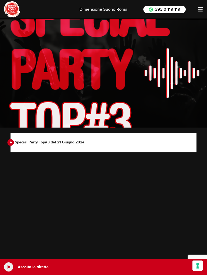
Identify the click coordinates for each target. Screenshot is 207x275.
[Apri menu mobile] (200, 9)
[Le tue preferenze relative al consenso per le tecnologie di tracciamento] (197, 265)
